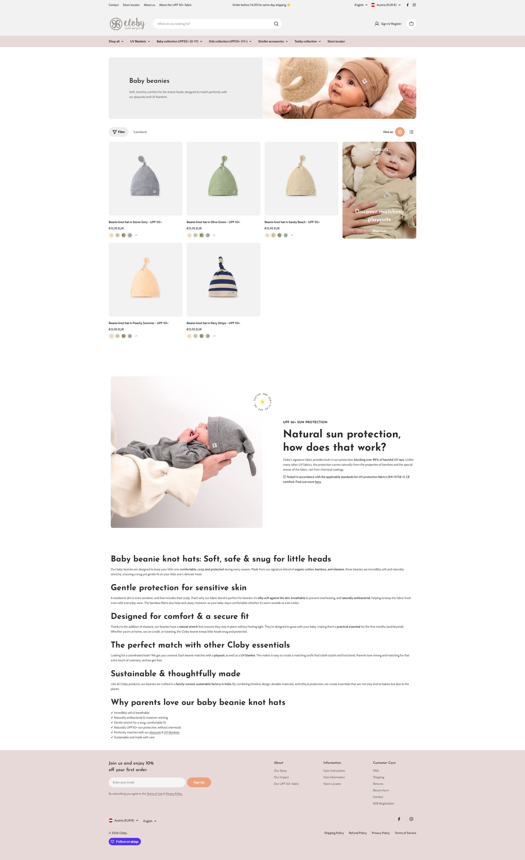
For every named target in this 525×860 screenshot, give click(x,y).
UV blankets (171, 732)
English (359, 5)
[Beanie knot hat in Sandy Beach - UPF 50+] (301, 179)
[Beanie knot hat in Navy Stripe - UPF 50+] (223, 280)
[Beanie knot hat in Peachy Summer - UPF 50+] (146, 280)
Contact (114, 5)
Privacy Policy (381, 833)
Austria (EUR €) (387, 5)
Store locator (131, 5)
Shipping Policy (334, 833)
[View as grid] (400, 132)
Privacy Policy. (174, 793)
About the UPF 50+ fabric (175, 5)
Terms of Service (405, 833)
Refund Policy (358, 833)
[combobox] (217, 24)
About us (149, 5)
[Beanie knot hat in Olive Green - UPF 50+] (223, 179)
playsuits (155, 732)
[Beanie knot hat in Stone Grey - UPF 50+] (146, 179)
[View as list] (411, 132)
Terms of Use (155, 793)
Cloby (123, 833)
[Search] (276, 23)
